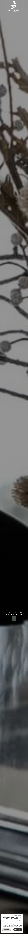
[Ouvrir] (14, 618)
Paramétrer (6, 929)
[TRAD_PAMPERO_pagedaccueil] (14, 12)
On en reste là (17, 915)
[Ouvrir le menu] (26, 1)
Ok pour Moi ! (17, 929)
